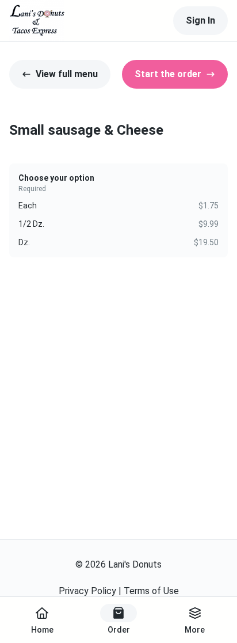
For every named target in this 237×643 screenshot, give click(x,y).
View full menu (67, 74)
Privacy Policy (87, 590)
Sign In (200, 20)
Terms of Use (151, 590)
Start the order (168, 74)
